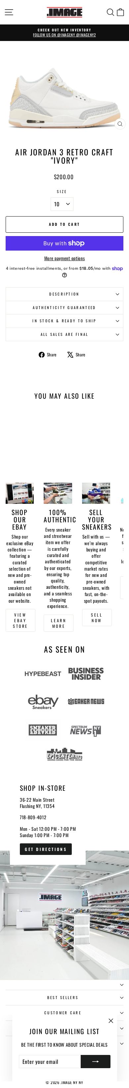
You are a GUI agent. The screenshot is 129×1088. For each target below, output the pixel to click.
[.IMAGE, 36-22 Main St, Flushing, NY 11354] (64, 872)
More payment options (64, 258)
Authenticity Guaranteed (64, 307)
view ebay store (20, 620)
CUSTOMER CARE (62, 1012)
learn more (58, 623)
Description (64, 294)
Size (62, 191)
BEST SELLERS (63, 997)
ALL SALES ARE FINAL (65, 334)
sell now (97, 617)
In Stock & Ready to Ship (64, 320)
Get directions (46, 849)
